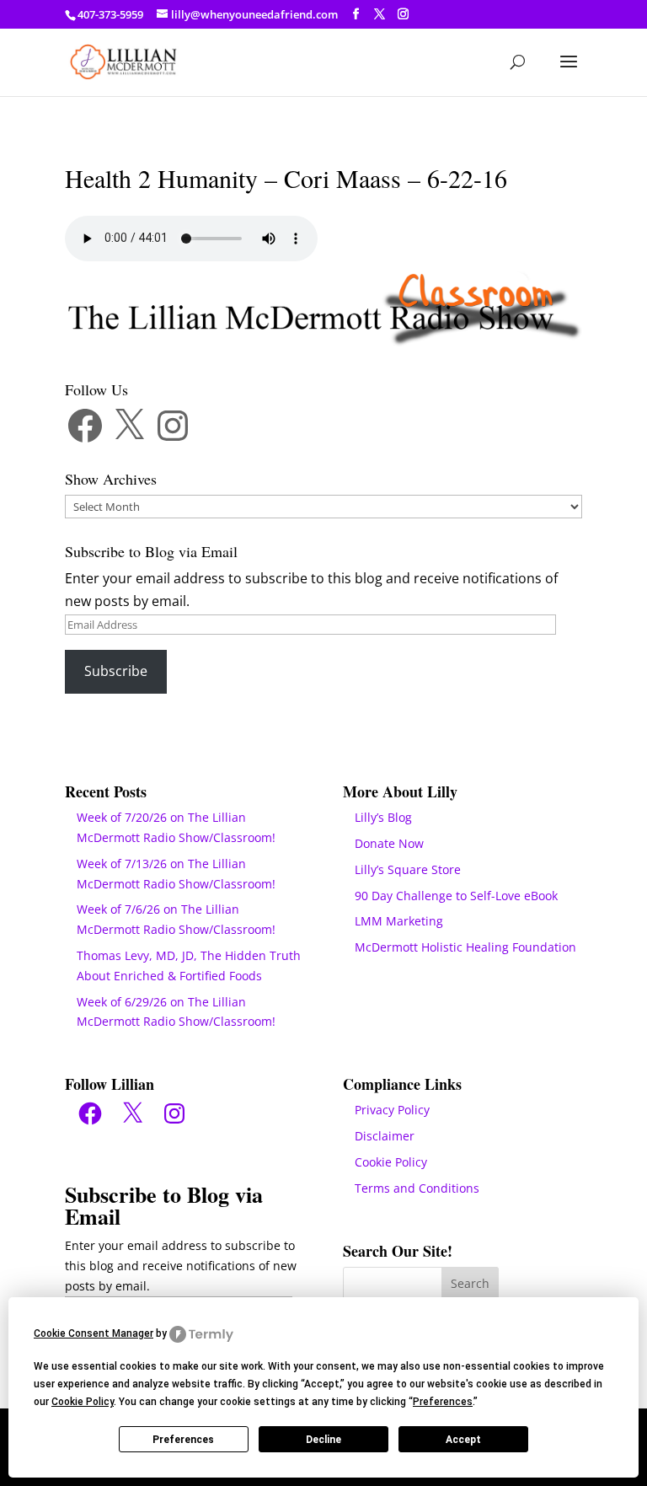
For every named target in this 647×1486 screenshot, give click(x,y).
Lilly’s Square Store (408, 869)
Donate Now (389, 843)
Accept (463, 1440)
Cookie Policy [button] (82, 1402)
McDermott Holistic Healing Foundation (465, 947)
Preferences (183, 1440)
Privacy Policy (392, 1110)
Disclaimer (384, 1136)
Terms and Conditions (417, 1188)
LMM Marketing (399, 921)
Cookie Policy (391, 1162)
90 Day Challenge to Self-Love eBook (456, 896)
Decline (323, 1440)
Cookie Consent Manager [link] (93, 1333)
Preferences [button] (443, 1402)
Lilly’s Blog (383, 817)
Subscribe (115, 671)
